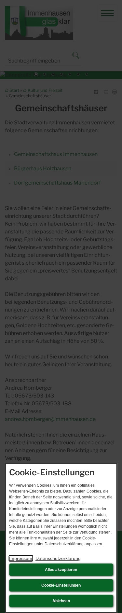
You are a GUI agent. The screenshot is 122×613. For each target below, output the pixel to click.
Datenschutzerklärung (58, 558)
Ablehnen (61, 601)
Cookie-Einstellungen (61, 585)
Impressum (20, 558)
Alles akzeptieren (61, 569)
